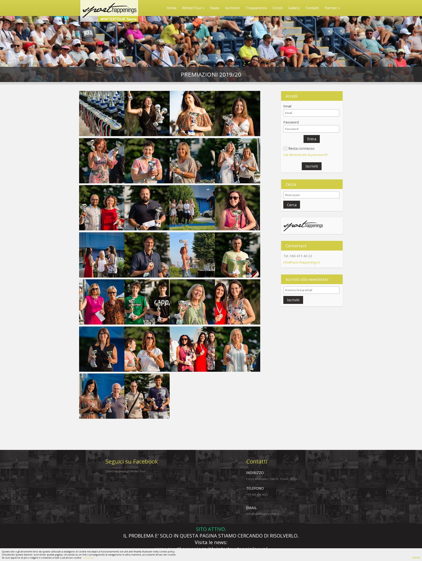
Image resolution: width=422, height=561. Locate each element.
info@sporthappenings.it (301, 262)
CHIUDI (416, 557)
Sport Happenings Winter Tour (126, 471)
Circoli (278, 7)
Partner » (332, 7)
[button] (312, 139)
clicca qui (88, 557)
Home (171, 7)
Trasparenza (256, 7)
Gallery (294, 7)
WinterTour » (193, 7)
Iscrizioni (232, 7)
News (214, 7)
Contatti (312, 7)
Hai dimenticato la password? (305, 154)
